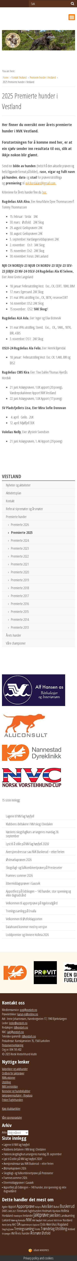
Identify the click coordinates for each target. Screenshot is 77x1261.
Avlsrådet (47, 1206)
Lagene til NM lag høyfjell (20, 816)
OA (18, 1224)
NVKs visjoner (8, 1077)
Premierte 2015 (20, 611)
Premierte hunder (16, 516)
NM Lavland (48, 1220)
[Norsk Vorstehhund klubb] (38, 41)
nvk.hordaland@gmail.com (40, 183)
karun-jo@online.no (27, 1014)
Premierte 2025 (22, 532)
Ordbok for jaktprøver (13, 1073)
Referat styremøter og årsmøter (24, 508)
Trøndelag (47, 1228)
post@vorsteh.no (28, 1010)
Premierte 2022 (20, 556)
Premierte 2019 (20, 580)
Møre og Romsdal (18, 1220)
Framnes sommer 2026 (19, 875)
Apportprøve (26, 1206)
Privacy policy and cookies (38, 1258)
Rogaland (62, 1224)
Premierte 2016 (20, 603)
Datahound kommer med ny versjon (26, 926)
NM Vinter (58, 1220)
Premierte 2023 (20, 548)
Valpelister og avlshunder (15, 1069)
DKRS (5, 1211)
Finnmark (22, 1211)
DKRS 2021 (12, 1211)
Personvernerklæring (12, 1045)
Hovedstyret (17, 1216)
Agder (5, 1207)
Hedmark (47, 1211)
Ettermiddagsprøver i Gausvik (23, 883)
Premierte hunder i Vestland (43, 77)
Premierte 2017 (20, 595)
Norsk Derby (6, 1224)
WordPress (41, 1250)
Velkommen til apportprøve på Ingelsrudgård (31, 903)
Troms (37, 1229)
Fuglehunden (34, 1211)
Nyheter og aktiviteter (18, 485)
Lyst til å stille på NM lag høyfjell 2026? (27, 843)
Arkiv (4, 1132)
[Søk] (72, 3)
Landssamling (67, 1215)
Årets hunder (13, 635)
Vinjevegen (6, 1233)
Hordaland (7, 1215)
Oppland (36, 1224)
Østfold (46, 1233)
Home (6, 77)
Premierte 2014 (20, 619)
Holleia (65, 1210)
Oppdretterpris (26, 1224)
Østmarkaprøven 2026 (19, 859)
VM (13, 1233)
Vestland (71, 1229)
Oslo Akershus (48, 1224)
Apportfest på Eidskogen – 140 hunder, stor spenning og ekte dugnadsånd (38, 893)
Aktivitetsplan (13, 493)
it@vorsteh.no (21, 1027)
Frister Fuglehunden (12, 1100)
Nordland (67, 1220)
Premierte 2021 (20, 564)
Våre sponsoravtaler (12, 1117)
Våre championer (16, 643)
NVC (14, 1224)
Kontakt (10, 500)
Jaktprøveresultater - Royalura (17, 1095)
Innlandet (28, 1215)
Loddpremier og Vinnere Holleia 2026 (27, 934)
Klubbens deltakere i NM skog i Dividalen (29, 824)
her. (44, 192)
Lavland (6, 1220)
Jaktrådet (54, 1215)
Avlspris (38, 1207)
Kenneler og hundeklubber (16, 1091)
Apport (12, 1206)
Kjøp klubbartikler (11, 1108)
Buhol (56, 1207)
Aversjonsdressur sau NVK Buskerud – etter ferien (35, 851)
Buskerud (67, 1206)
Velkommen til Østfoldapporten (24, 918)
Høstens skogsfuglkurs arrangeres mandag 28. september (32, 834)
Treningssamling (24, 1228)
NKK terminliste (10, 1086)
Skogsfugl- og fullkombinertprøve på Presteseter (34, 867)
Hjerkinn (56, 1211)
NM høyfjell (37, 1220)
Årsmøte (35, 1233)
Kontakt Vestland (19, 77)
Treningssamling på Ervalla (21, 911)
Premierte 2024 (20, 540)
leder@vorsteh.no (18, 1023)
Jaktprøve (41, 1214)
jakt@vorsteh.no (15, 1032)
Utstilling (6, 1082)
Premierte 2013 (20, 627)
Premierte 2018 (20, 587)
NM (29, 1220)
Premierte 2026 (20, 524)
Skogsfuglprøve (8, 1229)
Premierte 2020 (20, 572)
